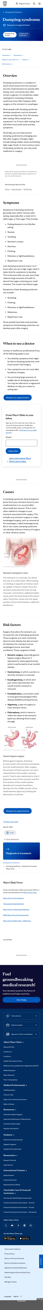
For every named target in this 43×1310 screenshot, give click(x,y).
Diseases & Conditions (13, 12)
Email (9, 437)
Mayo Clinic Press (30, 892)
